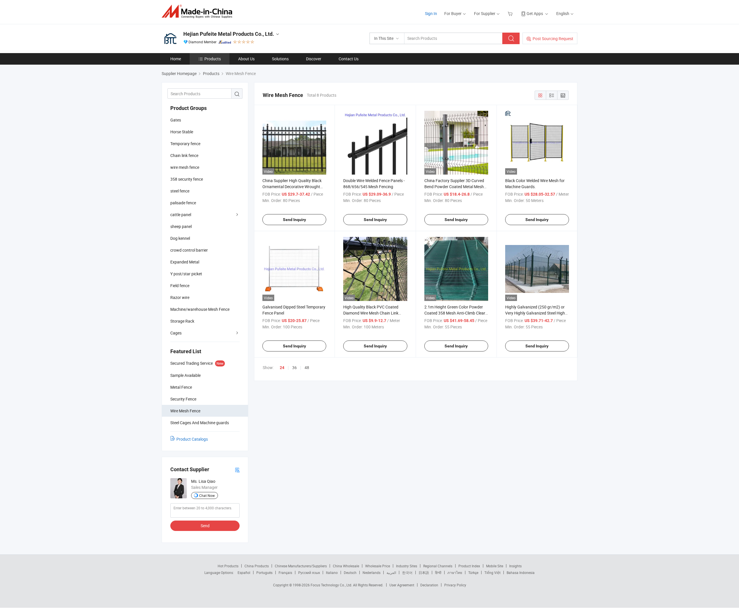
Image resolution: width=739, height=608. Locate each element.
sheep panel (181, 226)
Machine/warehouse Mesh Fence (199, 309)
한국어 (407, 572)
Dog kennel (180, 238)
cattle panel (180, 214)
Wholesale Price (377, 566)
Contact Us (349, 58)
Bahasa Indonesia (521, 572)
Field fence (179, 285)
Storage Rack (182, 321)
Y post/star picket (186, 273)
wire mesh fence (184, 167)
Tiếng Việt (492, 572)
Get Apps (535, 13)
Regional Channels (437, 566)
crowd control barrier (189, 250)
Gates (175, 120)
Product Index (469, 566)
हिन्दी (438, 572)
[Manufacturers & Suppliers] (199, 11)
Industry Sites (406, 566)
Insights (515, 566)
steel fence (179, 191)
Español (244, 572)
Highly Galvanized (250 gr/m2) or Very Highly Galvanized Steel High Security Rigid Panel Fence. (535, 313)
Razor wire (179, 297)
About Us (246, 58)
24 (282, 367)
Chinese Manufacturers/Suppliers (301, 566)
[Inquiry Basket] (511, 13)
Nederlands (371, 572)
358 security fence (186, 179)
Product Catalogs (192, 439)
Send (205, 525)
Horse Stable (181, 131)
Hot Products (228, 566)
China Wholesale (346, 566)
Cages (176, 333)
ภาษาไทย (454, 572)
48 (307, 367)
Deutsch (350, 572)
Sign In (431, 13)
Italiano (332, 572)
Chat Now (207, 495)
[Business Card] (237, 470)
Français (285, 572)
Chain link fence (184, 155)
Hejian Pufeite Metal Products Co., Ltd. (228, 34)
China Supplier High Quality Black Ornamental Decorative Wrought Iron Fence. (292, 186)
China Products (257, 566)
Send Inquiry (294, 219)
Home (175, 58)
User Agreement (401, 585)
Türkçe (473, 572)
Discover (313, 58)
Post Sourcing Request (553, 38)
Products (212, 58)
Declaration (429, 585)
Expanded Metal (184, 262)
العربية (391, 572)
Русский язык (309, 572)
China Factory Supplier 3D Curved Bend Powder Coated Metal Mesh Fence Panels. (454, 186)
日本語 (424, 572)
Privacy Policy (455, 585)
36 (294, 367)
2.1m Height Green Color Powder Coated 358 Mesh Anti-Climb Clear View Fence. (454, 313)
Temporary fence (185, 143)
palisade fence (183, 202)
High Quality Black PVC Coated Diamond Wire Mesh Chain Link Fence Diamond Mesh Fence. (370, 313)
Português (264, 572)
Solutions (280, 58)
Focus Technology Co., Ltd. (332, 585)
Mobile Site (494, 566)
